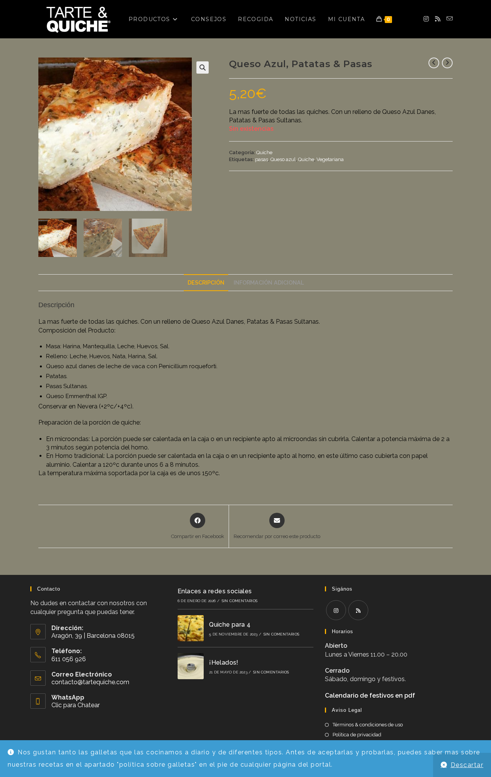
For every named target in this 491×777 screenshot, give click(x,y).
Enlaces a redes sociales (215, 591)
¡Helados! (224, 662)
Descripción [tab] (206, 282)
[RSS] (358, 610)
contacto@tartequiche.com (90, 682)
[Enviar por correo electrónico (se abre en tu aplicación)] (449, 18)
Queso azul (283, 159)
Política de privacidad (357, 734)
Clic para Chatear (75, 705)
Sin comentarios (239, 601)
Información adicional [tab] (269, 282)
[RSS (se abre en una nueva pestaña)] (437, 19)
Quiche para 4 (229, 624)
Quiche (264, 152)
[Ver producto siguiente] (447, 63)
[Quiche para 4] (191, 628)
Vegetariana (330, 159)
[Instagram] (336, 610)
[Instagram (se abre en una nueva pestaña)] (426, 19)
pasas (261, 159)
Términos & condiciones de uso (368, 725)
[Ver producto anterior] (433, 63)
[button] (202, 67)
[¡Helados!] (191, 666)
